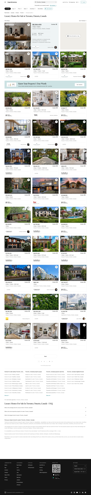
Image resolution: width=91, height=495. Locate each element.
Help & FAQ (7, 474)
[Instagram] (71, 492)
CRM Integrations (43, 472)
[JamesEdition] (12, 2)
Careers (6, 472)
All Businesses (31, 467)
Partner (41, 467)
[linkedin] (83, 492)
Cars (18, 467)
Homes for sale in (12, 374)
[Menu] (5, 2)
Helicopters (19, 474)
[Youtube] (77, 492)
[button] (28, 24)
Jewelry (18, 479)
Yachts (18, 470)
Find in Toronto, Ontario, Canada (16, 399)
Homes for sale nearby (15, 371)
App (5, 467)
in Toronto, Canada (55, 376)
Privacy (6, 479)
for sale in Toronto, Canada (33, 374)
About (6, 465)
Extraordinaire (20, 482)
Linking (41, 470)
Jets (18, 472)
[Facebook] (74, 492)
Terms (6, 477)
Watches (18, 477)
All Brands (30, 465)
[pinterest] (85, 492)
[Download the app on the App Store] (56, 475)
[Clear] (55, 2)
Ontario (17, 12)
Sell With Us (42, 465)
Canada (12, 12)
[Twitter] (80, 492)
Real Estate (7, 12)
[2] (52, 361)
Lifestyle (18, 484)
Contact (6, 470)
